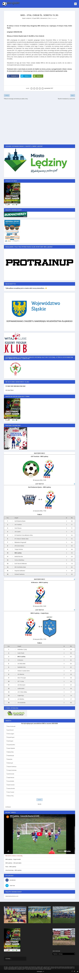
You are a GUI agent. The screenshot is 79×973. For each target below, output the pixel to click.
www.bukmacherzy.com (11, 896)
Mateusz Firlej (10, 795)
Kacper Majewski (11, 748)
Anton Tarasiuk (10, 792)
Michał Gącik (10, 763)
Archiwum (8, 807)
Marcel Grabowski (11, 726)
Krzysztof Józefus (11, 744)
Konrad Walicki (10, 781)
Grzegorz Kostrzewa (11, 770)
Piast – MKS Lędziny (10, 866)
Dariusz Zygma (10, 733)
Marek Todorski (10, 784)
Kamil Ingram (10, 741)
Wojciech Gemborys (11, 766)
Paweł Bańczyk (10, 755)
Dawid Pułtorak (10, 777)
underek (28, 18)
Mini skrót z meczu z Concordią (13, 855)
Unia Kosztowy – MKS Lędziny (13, 870)
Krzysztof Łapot (10, 737)
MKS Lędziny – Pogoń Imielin (13, 859)
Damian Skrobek (11, 788)
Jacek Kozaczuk (10, 774)
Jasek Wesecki (10, 730)
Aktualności (43, 18)
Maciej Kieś (9, 759)
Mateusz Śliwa (10, 752)
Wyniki (39, 804)
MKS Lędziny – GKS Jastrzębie (13, 863)
